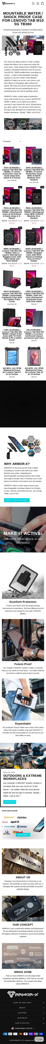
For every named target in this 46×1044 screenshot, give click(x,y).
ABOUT (22, 1008)
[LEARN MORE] (23, 823)
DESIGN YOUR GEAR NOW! (17, 500)
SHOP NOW (9, 802)
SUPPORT (22, 1013)
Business (22, 1018)
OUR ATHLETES (22, 1023)
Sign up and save (22, 1002)
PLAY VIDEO (24, 415)
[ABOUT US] (23, 861)
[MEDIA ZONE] (23, 956)
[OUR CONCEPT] (23, 908)
